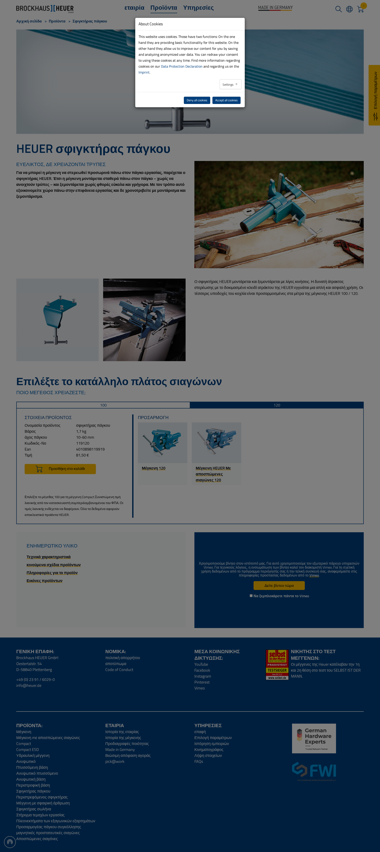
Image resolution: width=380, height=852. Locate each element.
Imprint (144, 72)
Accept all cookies (226, 100)
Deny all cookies (197, 100)
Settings (228, 84)
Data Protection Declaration (182, 66)
